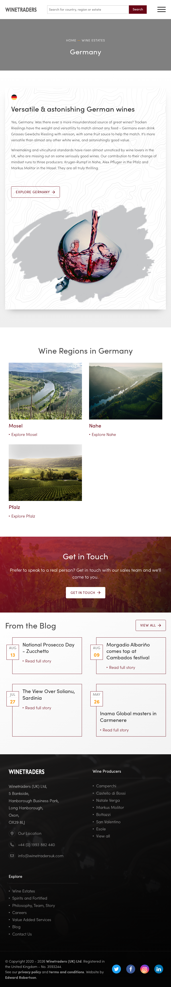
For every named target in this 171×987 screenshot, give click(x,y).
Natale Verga (106, 800)
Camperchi (104, 785)
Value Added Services (30, 919)
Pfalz (14, 506)
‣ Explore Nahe (102, 434)
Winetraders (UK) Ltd (63, 961)
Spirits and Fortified (28, 898)
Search (138, 9)
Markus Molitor (108, 807)
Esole (99, 828)
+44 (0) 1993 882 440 (36, 844)
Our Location (29, 833)
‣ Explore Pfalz (22, 516)
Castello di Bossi (109, 793)
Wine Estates (22, 891)
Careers (18, 912)
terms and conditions (66, 971)
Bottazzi (102, 814)
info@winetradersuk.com (40, 855)
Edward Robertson (20, 977)
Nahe (95, 425)
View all (101, 836)
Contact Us (20, 934)
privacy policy (29, 971)
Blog (14, 926)
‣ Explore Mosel (23, 434)
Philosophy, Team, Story (32, 905)
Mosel (15, 425)
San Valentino (107, 821)
